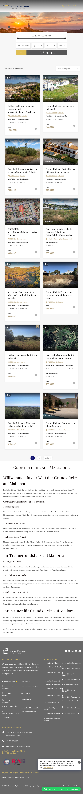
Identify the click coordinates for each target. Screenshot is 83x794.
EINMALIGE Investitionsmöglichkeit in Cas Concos (22, 232)
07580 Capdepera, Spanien (18, 116)
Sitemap (7, 717)
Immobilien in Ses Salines (68, 691)
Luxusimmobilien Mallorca (8, 687)
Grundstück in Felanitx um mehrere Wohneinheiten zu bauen (59, 295)
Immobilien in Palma (52, 685)
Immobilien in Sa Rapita (53, 688)
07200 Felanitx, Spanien (55, 113)
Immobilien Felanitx (52, 663)
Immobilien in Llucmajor (52, 681)
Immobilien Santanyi (52, 713)
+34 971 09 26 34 (71, 6)
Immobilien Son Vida (71, 713)
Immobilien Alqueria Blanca (51, 708)
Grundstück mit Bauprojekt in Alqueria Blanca (60, 425)
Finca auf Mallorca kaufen (9, 694)
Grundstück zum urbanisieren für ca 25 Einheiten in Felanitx (22, 170)
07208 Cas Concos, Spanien (18, 239)
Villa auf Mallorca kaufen (30, 694)
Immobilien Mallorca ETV (30, 708)
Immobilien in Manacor (72, 679)
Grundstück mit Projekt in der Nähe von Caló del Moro (60, 170)
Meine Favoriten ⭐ (11, 681)
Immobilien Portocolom (72, 663)
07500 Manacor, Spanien (17, 362)
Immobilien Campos (52, 672)
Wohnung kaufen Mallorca (8, 701)
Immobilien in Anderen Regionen (52, 719)
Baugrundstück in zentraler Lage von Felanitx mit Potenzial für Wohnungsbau (59, 232)
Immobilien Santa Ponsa (71, 708)
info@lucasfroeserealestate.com (18, 746)
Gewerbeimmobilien (11, 706)
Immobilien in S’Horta (71, 685)
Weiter (47, 458)
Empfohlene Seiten (29, 712)
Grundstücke (26, 699)
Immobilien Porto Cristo (52, 702)
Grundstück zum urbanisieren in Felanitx (60, 107)
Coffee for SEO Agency (25, 786)
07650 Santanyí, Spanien (55, 176)
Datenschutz (26, 681)
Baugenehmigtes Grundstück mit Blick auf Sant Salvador (60, 357)
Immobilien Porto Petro (72, 701)
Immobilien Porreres (52, 695)
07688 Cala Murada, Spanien (19, 430)
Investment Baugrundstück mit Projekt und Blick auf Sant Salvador (22, 295)
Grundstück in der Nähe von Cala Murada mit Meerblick (21, 425)
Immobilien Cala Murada (71, 668)
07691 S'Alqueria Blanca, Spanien (58, 430)
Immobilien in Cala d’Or (53, 667)
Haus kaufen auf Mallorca (30, 687)
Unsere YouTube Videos (10, 713)
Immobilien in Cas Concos (68, 674)
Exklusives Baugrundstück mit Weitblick (22, 357)
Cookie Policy (48, 767)
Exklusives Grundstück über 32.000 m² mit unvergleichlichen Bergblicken (22, 108)
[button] (61, 789)
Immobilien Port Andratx (71, 697)
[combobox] (38, 46)
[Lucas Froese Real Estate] (16, 9)
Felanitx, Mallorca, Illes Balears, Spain (59, 239)
